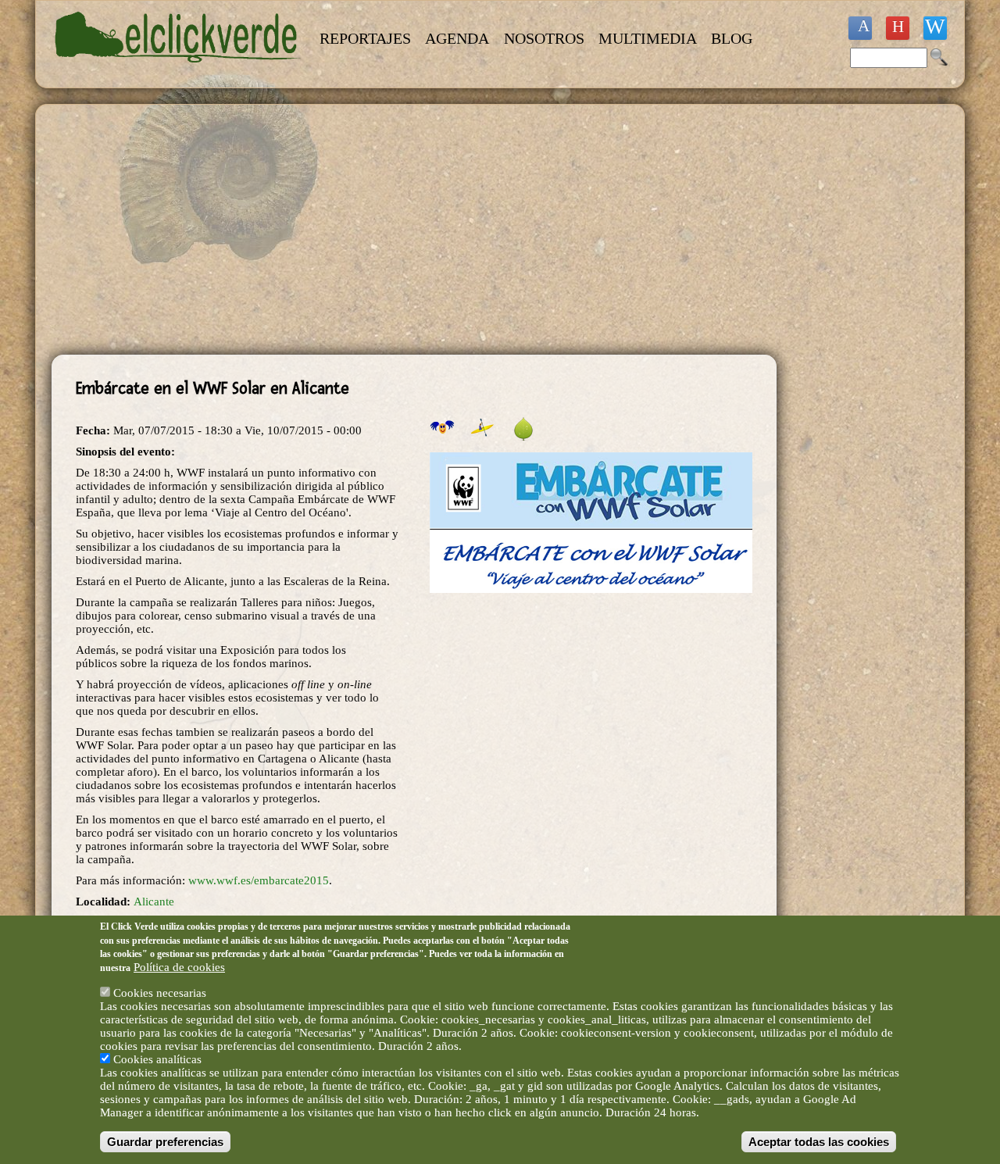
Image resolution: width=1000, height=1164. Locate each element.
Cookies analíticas (157, 1059)
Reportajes (365, 38)
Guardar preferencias (165, 1141)
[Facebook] (860, 28)
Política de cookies (179, 967)
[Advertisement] (414, 229)
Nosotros (544, 38)
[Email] (935, 28)
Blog (731, 38)
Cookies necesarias (159, 993)
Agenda (457, 38)
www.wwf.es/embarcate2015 (258, 880)
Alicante (154, 901)
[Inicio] (178, 72)
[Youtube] (897, 28)
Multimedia (647, 38)
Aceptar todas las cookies (818, 1141)
